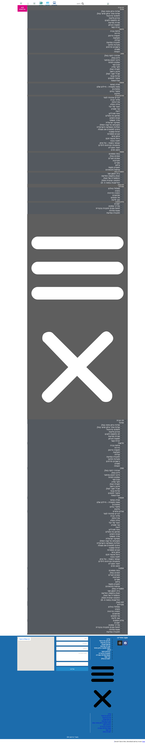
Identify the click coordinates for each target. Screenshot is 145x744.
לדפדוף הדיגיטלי (113, 16)
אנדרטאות (115, 80)
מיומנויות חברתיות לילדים (109, 145)
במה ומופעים (114, 154)
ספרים (117, 163)
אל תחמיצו (115, 197)
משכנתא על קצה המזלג (110, 125)
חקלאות (116, 38)
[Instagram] (119, 643)
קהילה (117, 40)
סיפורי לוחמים (114, 78)
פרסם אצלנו (106, 644)
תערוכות (116, 161)
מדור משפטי (114, 120)
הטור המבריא (114, 147)
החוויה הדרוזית (114, 193)
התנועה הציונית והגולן (111, 180)
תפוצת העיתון (114, 25)
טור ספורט (115, 109)
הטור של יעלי (114, 107)
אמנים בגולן (115, 156)
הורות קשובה (114, 132)
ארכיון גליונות (114, 18)
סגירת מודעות (114, 23)
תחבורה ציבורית (104, 653)
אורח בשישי (115, 84)
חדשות (121, 29)
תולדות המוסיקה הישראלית (108, 127)
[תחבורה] (54, 2)
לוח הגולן (120, 602)
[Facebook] (125, 643)
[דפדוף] (47, 2)
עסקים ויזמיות (114, 62)
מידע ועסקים (118, 620)
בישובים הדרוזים (113, 47)
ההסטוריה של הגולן (111, 178)
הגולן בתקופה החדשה (110, 176)
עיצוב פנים (115, 150)
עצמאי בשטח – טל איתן (110, 143)
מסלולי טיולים (114, 188)
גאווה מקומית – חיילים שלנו (108, 87)
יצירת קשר (115, 27)
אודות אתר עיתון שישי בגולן (108, 13)
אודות (122, 9)
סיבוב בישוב (115, 71)
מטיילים (121, 186)
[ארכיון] (41, 2)
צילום (117, 165)
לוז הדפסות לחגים (112, 20)
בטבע (117, 191)
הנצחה (117, 52)
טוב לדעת (116, 618)
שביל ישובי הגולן (113, 74)
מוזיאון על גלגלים (113, 116)
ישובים (117, 204)
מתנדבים (116, 89)
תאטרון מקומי (114, 167)
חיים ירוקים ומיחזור (112, 60)
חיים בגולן (116, 58)
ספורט (117, 49)
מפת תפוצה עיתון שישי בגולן (102, 649)
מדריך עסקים (114, 206)
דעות (118, 111)
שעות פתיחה (114, 211)
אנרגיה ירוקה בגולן (112, 55)
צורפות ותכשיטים (113, 170)
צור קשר (107, 657)
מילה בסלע (115, 104)
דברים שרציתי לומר (111, 97)
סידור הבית (115, 100)
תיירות (117, 33)
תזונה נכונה (115, 141)
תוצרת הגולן (115, 69)
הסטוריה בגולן (118, 589)
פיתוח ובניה (115, 31)
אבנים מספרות (113, 134)
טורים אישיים (118, 511)
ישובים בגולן (105, 658)
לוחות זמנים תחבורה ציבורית (108, 208)
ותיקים (117, 509)
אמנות (122, 152)
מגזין (122, 53)
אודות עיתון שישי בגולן (110, 11)
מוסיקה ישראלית (113, 122)
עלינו (108, 639)
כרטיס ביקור (106, 651)
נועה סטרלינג (114, 113)
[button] (77, 317)
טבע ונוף (116, 65)
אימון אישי (115, 136)
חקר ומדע (116, 67)
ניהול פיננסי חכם (113, 138)
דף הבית (120, 420)
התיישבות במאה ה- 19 (110, 183)
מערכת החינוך (114, 45)
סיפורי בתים (115, 91)
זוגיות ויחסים (115, 118)
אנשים (122, 82)
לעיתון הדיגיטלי (104, 641)
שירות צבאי (115, 76)
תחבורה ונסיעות (113, 42)
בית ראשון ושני (114, 174)
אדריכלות (116, 102)
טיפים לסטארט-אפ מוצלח (109, 129)
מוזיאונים (116, 195)
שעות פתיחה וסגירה (103, 655)
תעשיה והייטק (114, 36)
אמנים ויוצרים (114, 158)
